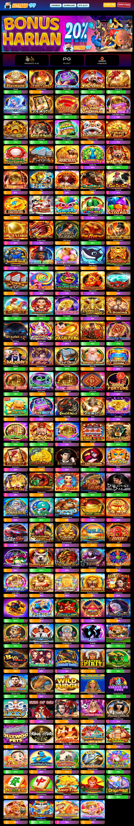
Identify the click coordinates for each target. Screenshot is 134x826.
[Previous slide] (5, 32)
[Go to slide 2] (67, 50)
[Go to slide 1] (65, 50)
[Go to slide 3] (68, 50)
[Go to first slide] (129, 32)
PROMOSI (55, 5)
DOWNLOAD (69, 5)
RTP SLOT (83, 5)
